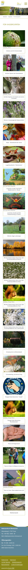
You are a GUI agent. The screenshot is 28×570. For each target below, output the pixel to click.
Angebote (10, 16)
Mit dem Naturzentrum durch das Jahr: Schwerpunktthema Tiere (14, 305)
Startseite (5, 16)
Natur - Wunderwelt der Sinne (14, 142)
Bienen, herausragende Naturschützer (14, 120)
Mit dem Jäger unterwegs (14, 236)
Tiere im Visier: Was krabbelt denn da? (14, 490)
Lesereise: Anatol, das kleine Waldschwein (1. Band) (14, 189)
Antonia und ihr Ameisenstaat (14, 51)
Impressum (13, 560)
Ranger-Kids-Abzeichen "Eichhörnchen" (14, 421)
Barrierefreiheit (5, 564)
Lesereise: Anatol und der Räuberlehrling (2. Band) (14, 213)
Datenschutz (4, 560)
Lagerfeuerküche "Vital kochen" (14, 165)
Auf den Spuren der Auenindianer (14, 73)
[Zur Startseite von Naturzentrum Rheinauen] (19, 4)
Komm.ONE (11, 568)
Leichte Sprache (5, 562)
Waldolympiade (14, 512)
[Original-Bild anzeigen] (14, 109)
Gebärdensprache (17, 562)
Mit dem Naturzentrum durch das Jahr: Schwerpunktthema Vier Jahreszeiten (14, 327)
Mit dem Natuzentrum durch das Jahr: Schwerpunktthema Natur (14, 281)
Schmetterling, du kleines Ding (14, 374)
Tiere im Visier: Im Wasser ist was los (14, 466)
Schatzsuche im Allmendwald (14, 352)
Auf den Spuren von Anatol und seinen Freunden (14, 97)
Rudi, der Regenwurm (14, 443)
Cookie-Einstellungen (17, 564)
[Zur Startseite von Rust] (2, 3)
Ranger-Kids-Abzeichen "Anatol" (14, 397)
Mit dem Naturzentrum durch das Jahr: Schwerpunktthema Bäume (14, 258)
